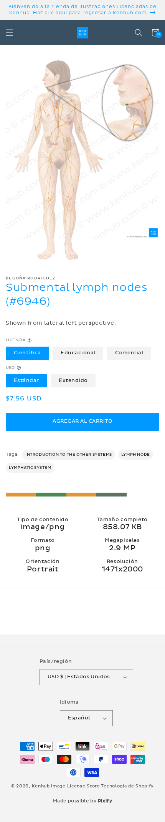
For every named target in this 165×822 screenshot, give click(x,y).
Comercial (129, 353)
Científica (27, 353)
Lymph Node (135, 454)
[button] (9, 32)
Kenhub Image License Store (66, 786)
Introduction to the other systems (68, 454)
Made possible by (82, 801)
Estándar (26, 380)
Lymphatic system (30, 467)
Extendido (73, 380)
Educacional (78, 353)
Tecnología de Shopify (127, 786)
